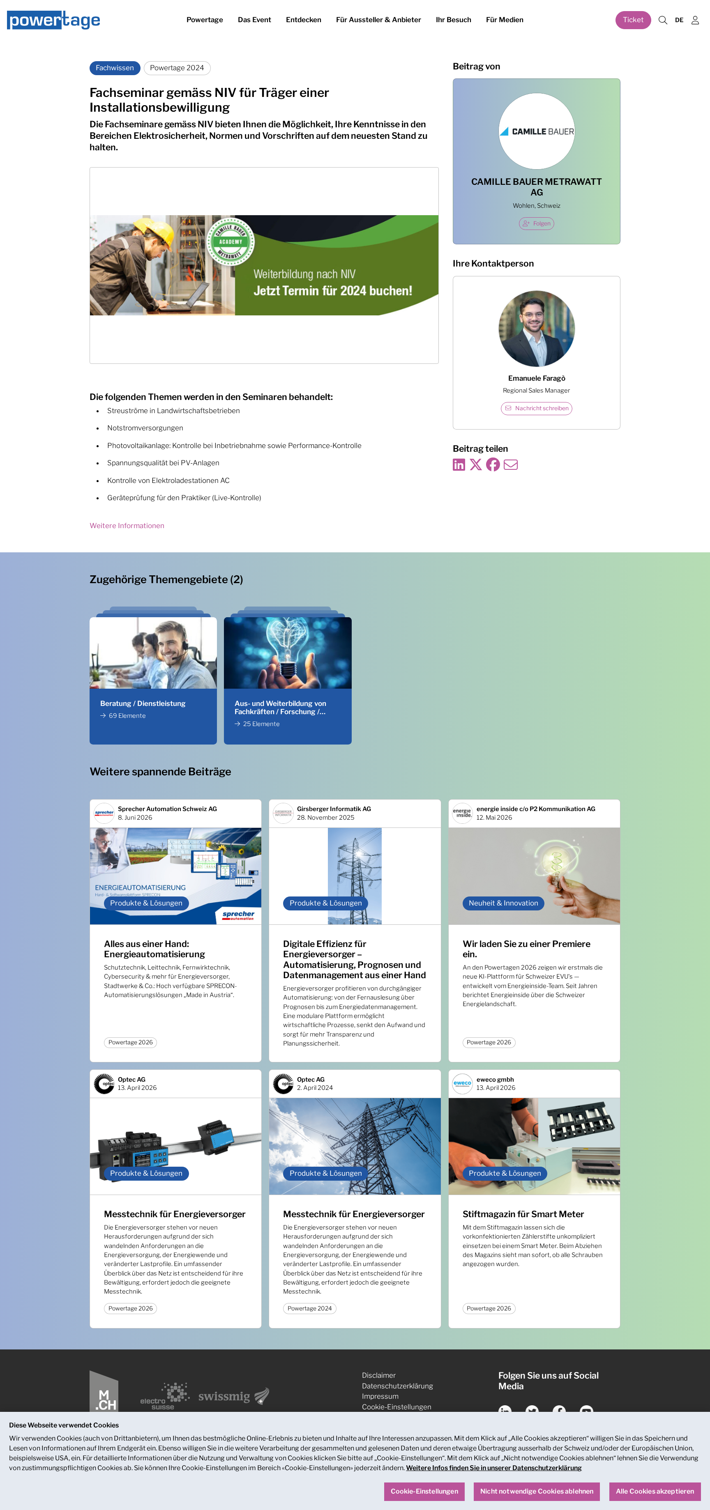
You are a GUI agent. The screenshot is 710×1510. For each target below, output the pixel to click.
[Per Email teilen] (511, 465)
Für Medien (504, 20)
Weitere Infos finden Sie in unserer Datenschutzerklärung (494, 1468)
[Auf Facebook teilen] (493, 465)
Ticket (633, 20)
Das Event (254, 20)
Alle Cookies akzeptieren (655, 1492)
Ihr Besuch (453, 20)
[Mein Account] (695, 20)
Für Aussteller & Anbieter (378, 20)
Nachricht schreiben (542, 408)
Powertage (205, 20)
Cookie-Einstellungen (396, 1407)
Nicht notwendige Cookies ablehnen (536, 1492)
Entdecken (303, 20)
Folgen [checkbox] (542, 223)
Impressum (380, 1396)
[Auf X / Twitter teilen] (476, 465)
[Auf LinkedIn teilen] (459, 465)
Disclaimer (379, 1375)
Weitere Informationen (127, 526)
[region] (355, 1461)
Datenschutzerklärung (397, 1386)
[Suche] (663, 20)
